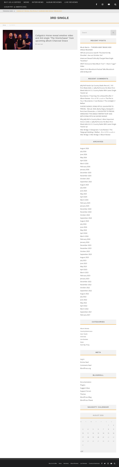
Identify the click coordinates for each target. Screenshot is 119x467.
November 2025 (85, 176)
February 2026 (85, 167)
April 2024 (83, 233)
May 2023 (83, 266)
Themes (83, 394)
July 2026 (83, 151)
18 (88, 437)
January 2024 (84, 242)
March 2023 (84, 272)
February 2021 (85, 315)
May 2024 (83, 230)
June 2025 (83, 191)
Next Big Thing (84, 345)
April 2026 (83, 161)
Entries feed (84, 362)
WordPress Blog (85, 397)
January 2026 (84, 170)
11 (88, 433)
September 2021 (86, 312)
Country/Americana (86, 331)
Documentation (85, 382)
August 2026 (84, 148)
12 (93, 433)
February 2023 (85, 276)
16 (113, 433)
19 (93, 437)
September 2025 (86, 182)
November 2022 (85, 285)
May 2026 (83, 157)
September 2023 (86, 254)
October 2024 (85, 215)
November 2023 (85, 248)
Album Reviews (54, 2)
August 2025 (84, 185)
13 (98, 433)
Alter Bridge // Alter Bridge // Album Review (95, 135)
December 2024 (85, 209)
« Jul (81, 451)
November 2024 (85, 212)
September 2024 (86, 218)
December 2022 (85, 282)
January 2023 (84, 279)
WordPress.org (85, 368)
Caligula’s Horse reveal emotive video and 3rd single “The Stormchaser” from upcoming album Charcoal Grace (54, 38)
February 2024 (85, 239)
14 (103, 433)
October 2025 (85, 179)
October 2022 (85, 288)
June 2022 (83, 300)
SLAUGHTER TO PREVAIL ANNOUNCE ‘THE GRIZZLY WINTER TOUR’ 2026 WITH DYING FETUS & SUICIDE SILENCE (97, 113)
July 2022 (83, 297)
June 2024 (83, 227)
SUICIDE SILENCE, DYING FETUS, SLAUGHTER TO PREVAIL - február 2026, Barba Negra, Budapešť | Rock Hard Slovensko (97, 108)
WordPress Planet (86, 400)
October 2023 (85, 251)
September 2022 (86, 291)
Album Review (84, 328)
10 (83, 433)
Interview (83, 337)
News (26, 2)
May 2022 (83, 303)
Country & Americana (15, 7)
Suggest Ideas (85, 388)
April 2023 (83, 270)
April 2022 (83, 306)
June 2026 (83, 154)
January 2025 (84, 206)
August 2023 (84, 257)
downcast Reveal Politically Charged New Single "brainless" (39, 11)
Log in (82, 359)
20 (98, 437)
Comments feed (85, 365)
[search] (113, 32)
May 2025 (83, 194)
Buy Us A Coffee (12, 2)
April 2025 (83, 197)
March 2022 (84, 309)
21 (103, 437)
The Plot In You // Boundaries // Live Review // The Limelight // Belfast (97, 100)
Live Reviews (71, 2)
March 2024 (84, 236)
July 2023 (83, 260)
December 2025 (85, 173)
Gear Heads (83, 334)
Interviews (38, 2)
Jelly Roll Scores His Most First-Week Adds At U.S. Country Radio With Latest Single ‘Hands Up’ (98, 90)
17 (83, 437)
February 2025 (85, 203)
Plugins (82, 385)
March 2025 (84, 200)
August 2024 (84, 221)
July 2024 (83, 224)
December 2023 (85, 245)
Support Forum (85, 391)
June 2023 (83, 263)
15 (108, 433)
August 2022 (84, 294)
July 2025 (83, 188)
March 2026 (84, 163)
